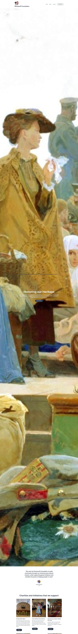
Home (47, 4)
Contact (54, 4)
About (50, 4)
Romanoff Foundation (22, 6)
